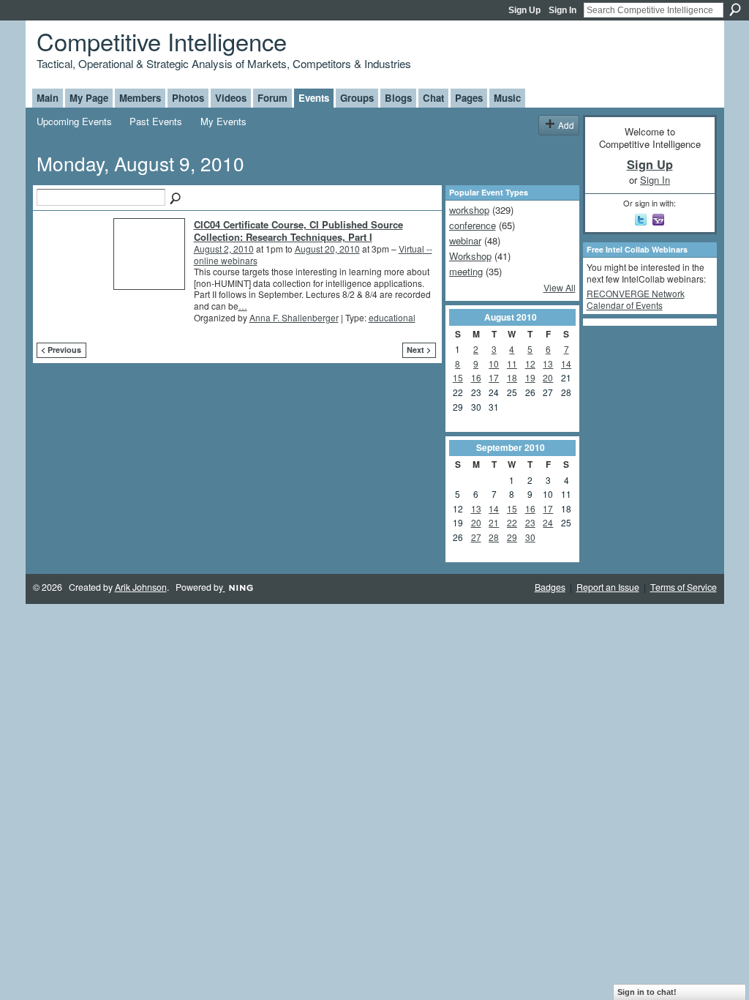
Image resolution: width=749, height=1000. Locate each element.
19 (530, 377)
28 (494, 537)
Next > (419, 349)
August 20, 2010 (327, 248)
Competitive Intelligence (162, 40)
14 (566, 363)
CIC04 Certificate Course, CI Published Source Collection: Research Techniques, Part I (298, 230)
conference (472, 225)
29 (512, 537)
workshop (469, 210)
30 (530, 537)
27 (476, 537)
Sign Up (524, 10)
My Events (223, 121)
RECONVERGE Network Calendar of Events (636, 299)
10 (494, 363)
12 (530, 363)
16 (476, 377)
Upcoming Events (74, 121)
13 (548, 363)
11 (512, 363)
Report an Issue (607, 587)
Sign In (562, 10)
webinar (465, 240)
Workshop (470, 256)
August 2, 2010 (224, 248)
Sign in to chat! (647, 992)
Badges (550, 587)
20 (548, 377)
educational (392, 317)
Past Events (155, 121)
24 (548, 522)
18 (512, 377)
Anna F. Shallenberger (294, 317)
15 (458, 377)
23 (530, 522)
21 (494, 522)
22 (512, 522)
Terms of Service (683, 587)
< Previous (61, 349)
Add (566, 125)
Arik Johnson (141, 587)
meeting (466, 271)
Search (735, 9)
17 (494, 377)
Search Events (176, 199)
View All (559, 287)
